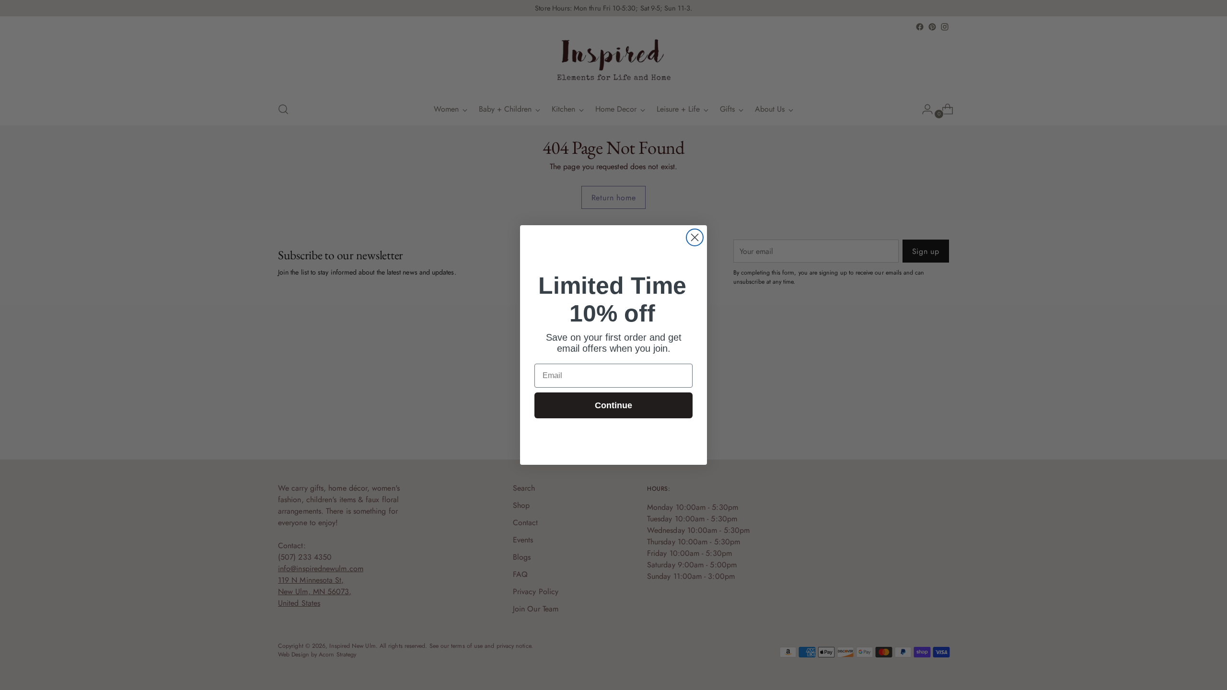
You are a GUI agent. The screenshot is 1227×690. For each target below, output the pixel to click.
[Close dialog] (694, 237)
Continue (613, 405)
